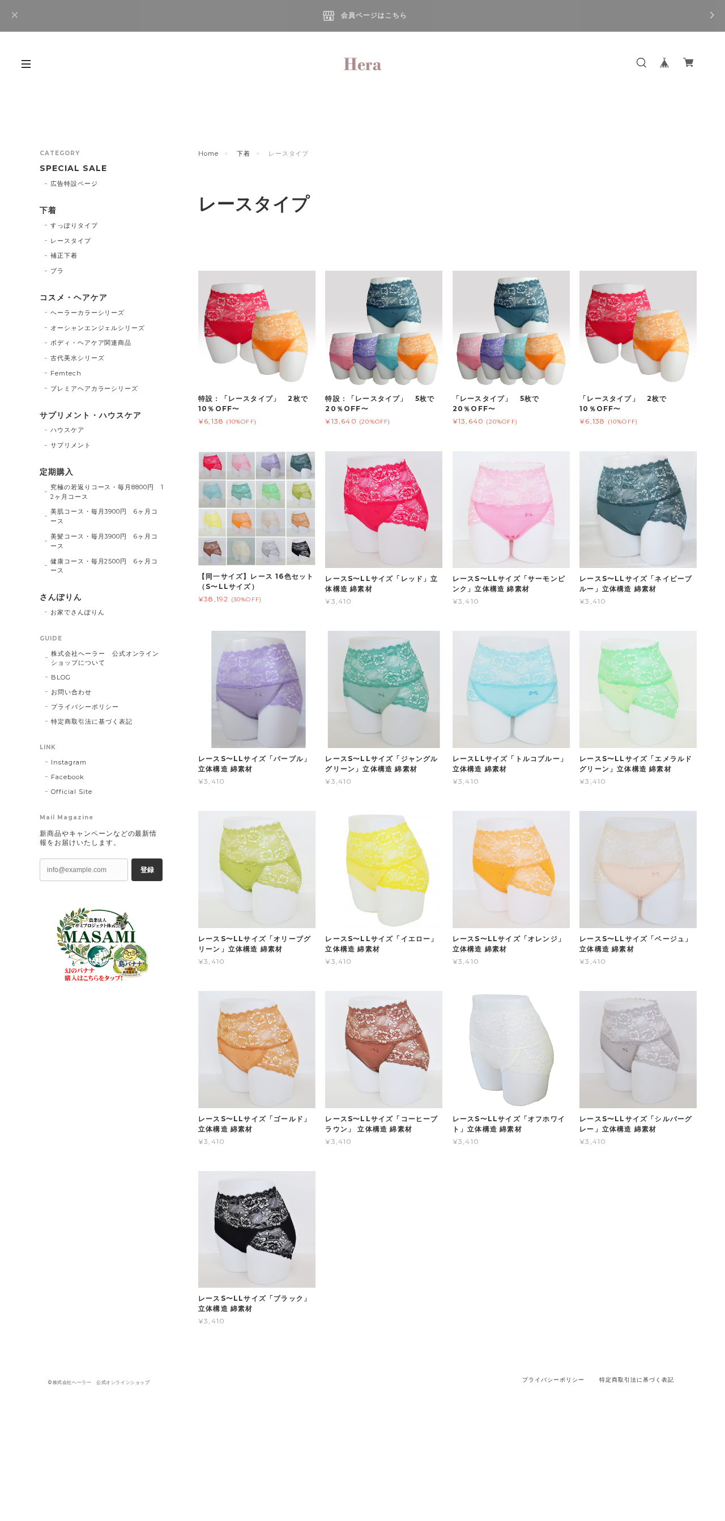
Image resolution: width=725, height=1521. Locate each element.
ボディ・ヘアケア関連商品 (91, 343)
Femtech (66, 373)
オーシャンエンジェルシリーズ (97, 328)
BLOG (61, 677)
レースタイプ (70, 241)
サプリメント (70, 445)
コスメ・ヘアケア (74, 297)
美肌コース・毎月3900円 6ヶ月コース (104, 516)
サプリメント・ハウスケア (91, 415)
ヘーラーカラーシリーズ (87, 313)
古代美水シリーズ (77, 358)
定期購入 (57, 472)
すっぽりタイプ (74, 225)
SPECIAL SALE (73, 168)
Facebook (67, 777)
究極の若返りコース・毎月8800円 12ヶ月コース (107, 492)
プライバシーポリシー (85, 707)
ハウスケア (67, 430)
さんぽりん (61, 597)
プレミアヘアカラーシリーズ (94, 388)
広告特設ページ (74, 183)
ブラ (57, 271)
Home (208, 153)
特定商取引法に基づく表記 (92, 721)
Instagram (69, 762)
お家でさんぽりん (77, 612)
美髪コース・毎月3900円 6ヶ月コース (104, 541)
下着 (243, 153)
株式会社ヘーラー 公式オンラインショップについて (105, 658)
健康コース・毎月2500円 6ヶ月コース (104, 566)
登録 (147, 870)
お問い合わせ (71, 692)
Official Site (71, 792)
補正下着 (64, 255)
